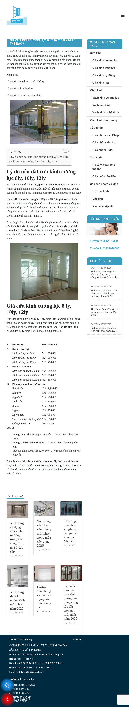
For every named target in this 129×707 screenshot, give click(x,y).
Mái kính (97, 198)
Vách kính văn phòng (103, 120)
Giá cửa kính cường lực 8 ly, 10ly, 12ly (34, 161)
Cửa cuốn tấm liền (104, 176)
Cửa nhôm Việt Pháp (105, 135)
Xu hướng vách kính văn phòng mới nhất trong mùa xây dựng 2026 (44, 533)
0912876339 (110, 241)
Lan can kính (100, 191)
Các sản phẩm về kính (104, 184)
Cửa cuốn (96, 157)
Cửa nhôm (96, 127)
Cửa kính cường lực (105, 60)
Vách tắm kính (101, 105)
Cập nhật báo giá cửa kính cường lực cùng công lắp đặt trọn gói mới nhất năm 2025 (71, 602)
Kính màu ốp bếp (103, 206)
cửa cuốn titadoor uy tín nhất (24, 95)
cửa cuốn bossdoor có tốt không (26, 81)
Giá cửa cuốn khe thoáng (103, 167)
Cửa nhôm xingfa (103, 142)
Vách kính (96, 90)
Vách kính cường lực (105, 97)
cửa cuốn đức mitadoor (20, 88)
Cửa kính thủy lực (103, 67)
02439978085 (111, 248)
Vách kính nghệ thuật (106, 112)
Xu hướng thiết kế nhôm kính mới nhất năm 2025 (17, 600)
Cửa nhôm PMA (102, 150)
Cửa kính (96, 53)
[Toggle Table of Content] (64, 152)
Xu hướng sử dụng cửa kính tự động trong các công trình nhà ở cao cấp (104, 274)
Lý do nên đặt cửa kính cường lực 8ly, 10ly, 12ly (39, 156)
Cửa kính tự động (103, 75)
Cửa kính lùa (100, 82)
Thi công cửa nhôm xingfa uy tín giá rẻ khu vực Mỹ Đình (104, 312)
